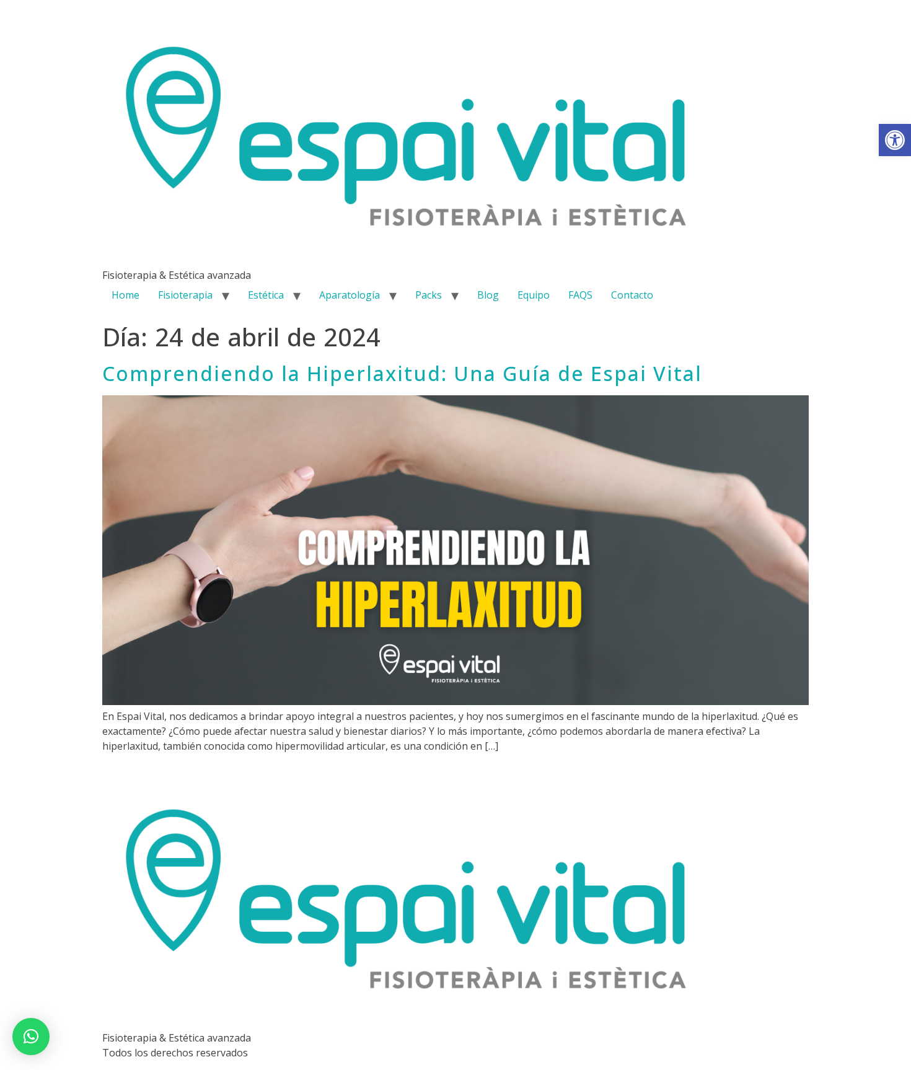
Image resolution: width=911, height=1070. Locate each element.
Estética (266, 295)
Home (125, 295)
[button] (895, 140)
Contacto (632, 295)
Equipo (533, 295)
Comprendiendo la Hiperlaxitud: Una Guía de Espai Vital (402, 373)
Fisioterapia (185, 295)
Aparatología (349, 295)
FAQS (580, 295)
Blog (488, 295)
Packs (428, 295)
